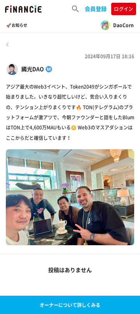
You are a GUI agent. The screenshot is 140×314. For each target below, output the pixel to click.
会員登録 (96, 8)
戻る (7, 44)
